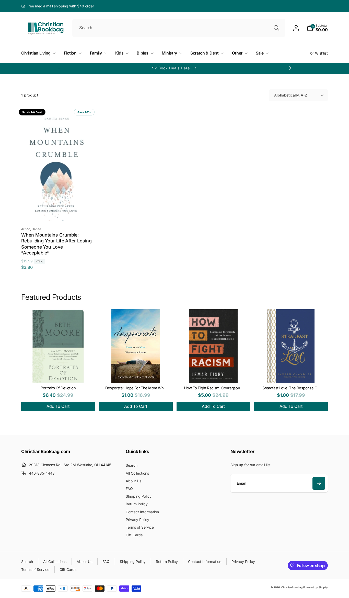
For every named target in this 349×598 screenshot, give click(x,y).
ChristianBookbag (292, 587)
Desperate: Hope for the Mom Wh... (135, 388)
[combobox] (178, 28)
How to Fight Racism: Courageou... (213, 388)
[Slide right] (290, 68)
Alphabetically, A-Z (290, 95)
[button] (317, 28)
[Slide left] (59, 68)
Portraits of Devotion (58, 388)
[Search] (276, 28)
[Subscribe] (318, 483)
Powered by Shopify (315, 587)
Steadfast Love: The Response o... (290, 388)
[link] (57, 6)
